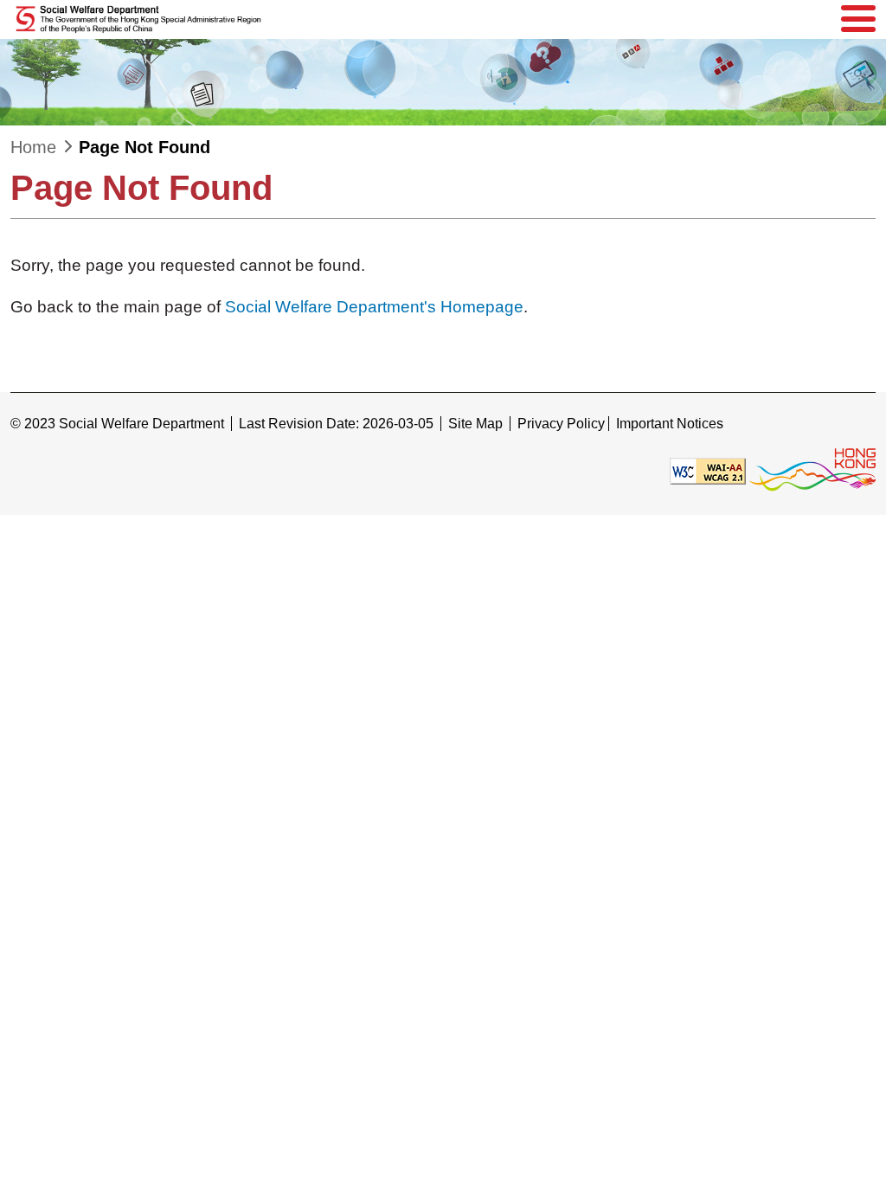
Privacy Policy (561, 423)
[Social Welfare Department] (140, 19)
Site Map (475, 423)
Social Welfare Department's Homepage (374, 307)
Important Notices (669, 423)
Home (33, 147)
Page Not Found (144, 147)
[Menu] (858, 19)
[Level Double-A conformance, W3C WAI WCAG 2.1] (708, 470)
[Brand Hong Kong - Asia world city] (812, 470)
